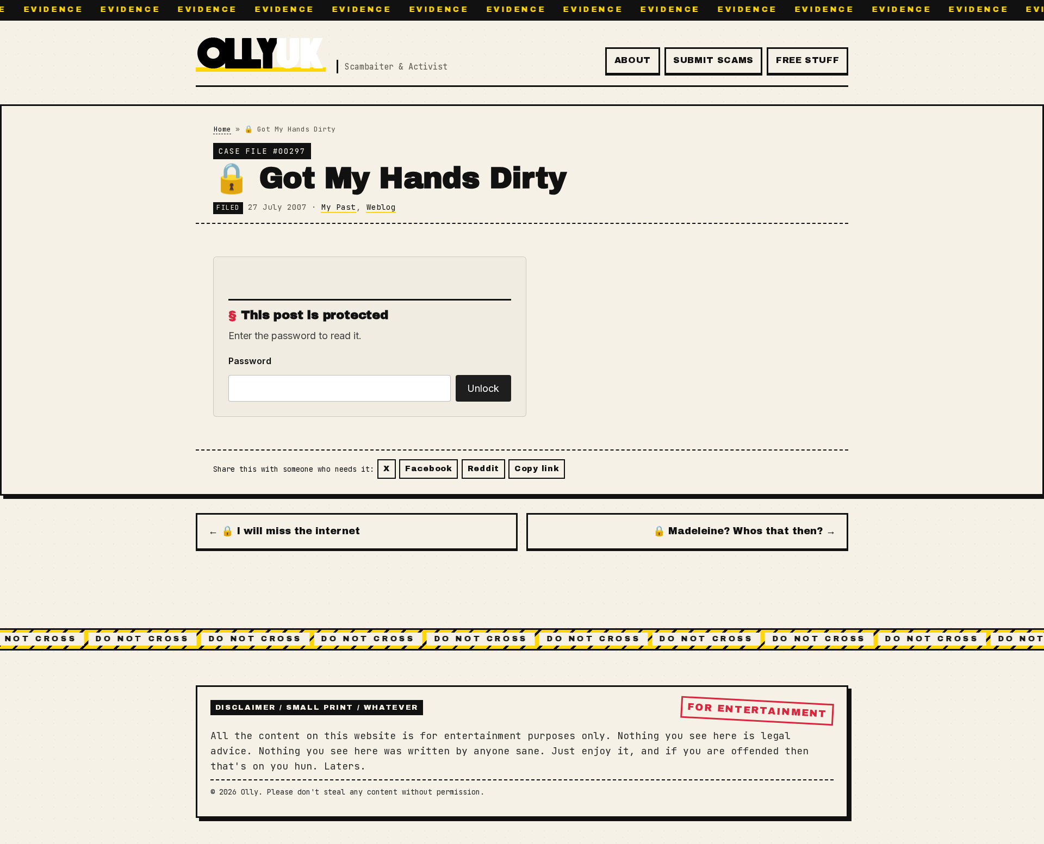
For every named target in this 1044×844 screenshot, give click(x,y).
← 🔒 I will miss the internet (284, 531)
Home (222, 129)
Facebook (428, 468)
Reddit (483, 468)
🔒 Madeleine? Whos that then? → (744, 531)
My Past (338, 207)
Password (249, 360)
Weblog (381, 207)
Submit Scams (713, 60)
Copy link (536, 468)
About (632, 60)
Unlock (483, 388)
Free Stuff (807, 60)
